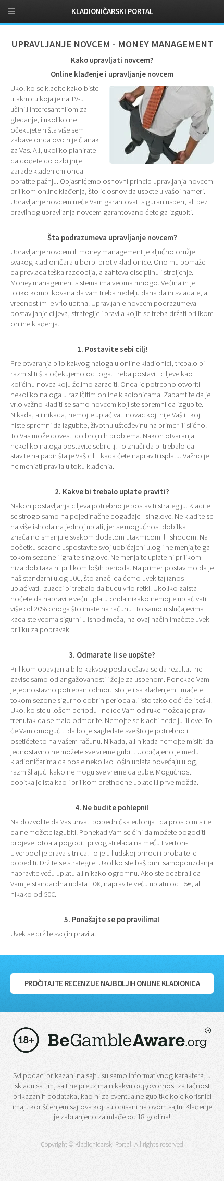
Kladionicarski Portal (103, 1144)
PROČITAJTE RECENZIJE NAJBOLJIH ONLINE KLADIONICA (112, 983)
